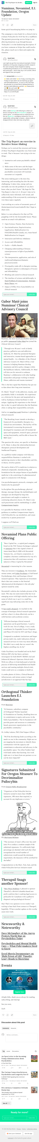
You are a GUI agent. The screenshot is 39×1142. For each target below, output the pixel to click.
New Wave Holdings (11, 888)
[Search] (36, 1051)
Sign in (35, 2)
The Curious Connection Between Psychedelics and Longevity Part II (14, 1073)
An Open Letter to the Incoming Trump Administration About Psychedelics (13, 1058)
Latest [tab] (8, 1051)
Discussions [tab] (15, 1051)
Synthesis (20, 571)
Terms (24, 1129)
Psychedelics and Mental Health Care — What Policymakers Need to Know (19, 946)
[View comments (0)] (7, 25)
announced (13, 341)
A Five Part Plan (6, 1063)
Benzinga (9, 704)
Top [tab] (4, 1051)
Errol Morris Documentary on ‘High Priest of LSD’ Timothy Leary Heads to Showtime (17, 956)
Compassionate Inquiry (9, 505)
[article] (19, 1062)
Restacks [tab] (13, 1028)
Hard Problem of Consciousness (16, 281)
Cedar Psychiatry (21, 573)
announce (9, 548)
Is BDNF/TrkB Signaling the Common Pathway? (13, 1078)
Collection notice (32, 1129)
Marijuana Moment (11, 837)
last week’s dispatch (10, 609)
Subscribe (28, 2)
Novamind (5, 566)
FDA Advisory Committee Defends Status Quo (14, 1089)
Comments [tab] (6, 1028)
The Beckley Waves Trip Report (10, 19)
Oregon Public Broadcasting (16, 787)
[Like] (3, 25)
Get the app (28, 1133)
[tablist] (9, 1028)
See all (5, 1103)
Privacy (19, 1129)
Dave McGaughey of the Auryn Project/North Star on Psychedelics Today (18, 936)
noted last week (15, 412)
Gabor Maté (21, 341)
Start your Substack (15, 1133)
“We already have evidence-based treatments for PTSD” (11, 1093)
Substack (10, 1138)
